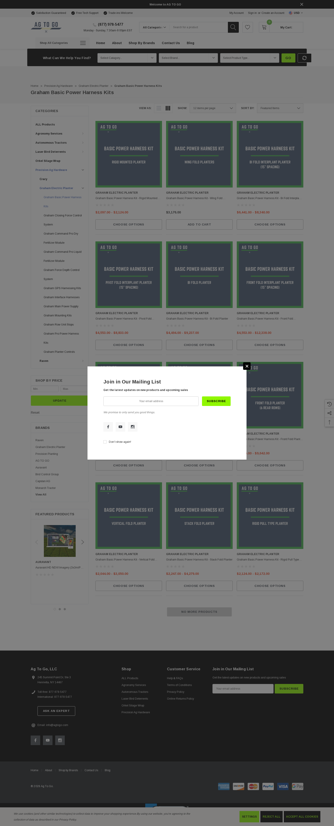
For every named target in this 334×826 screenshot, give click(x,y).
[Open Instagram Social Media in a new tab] (132, 427)
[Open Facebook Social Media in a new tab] (108, 427)
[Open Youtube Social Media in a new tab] (120, 427)
